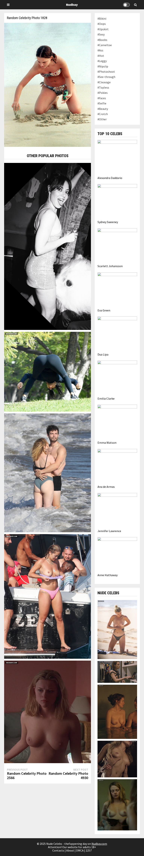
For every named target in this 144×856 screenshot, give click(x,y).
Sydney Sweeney (108, 222)
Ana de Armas (106, 487)
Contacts (58, 850)
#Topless (103, 87)
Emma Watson (107, 442)
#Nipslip (103, 66)
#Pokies (103, 93)
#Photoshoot (106, 71)
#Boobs (102, 40)
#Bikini (102, 18)
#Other (102, 119)
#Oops (102, 24)
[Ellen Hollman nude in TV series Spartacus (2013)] (117, 759)
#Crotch (103, 114)
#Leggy (102, 61)
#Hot (101, 56)
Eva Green (104, 310)
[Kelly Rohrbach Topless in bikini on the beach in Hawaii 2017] (117, 629)
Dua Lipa (103, 354)
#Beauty (103, 109)
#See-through (106, 77)
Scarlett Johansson (110, 266)
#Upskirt (103, 29)
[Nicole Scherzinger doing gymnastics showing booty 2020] (47, 371)
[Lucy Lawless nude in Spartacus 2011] (117, 711)
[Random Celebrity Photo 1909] (47, 246)
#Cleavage (104, 82)
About (70, 850)
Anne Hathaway (108, 575)
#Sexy (101, 34)
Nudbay (72, 4)
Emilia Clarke (106, 398)
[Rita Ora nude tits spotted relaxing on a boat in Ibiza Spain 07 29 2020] (47, 596)
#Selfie (102, 103)
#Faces (102, 98)
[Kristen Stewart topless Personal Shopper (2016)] (117, 671)
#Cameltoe (105, 45)
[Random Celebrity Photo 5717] (47, 472)
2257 (89, 850)
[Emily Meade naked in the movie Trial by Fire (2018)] (117, 804)
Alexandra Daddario (110, 178)
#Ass (100, 50)
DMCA (80, 850)
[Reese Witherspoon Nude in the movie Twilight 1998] (47, 711)
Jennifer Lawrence (109, 531)
